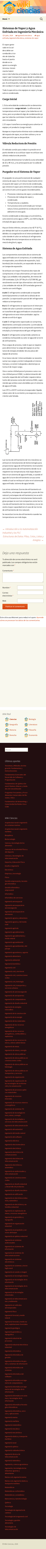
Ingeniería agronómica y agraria (16, 952)
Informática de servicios (14, 898)
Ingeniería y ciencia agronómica (16, 1464)
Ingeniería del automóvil (13, 1129)
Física (7, 877)
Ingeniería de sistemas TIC (14, 1109)
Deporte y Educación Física (15, 862)
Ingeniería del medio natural (15, 1133)
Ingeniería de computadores (15, 999)
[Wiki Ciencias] (23, 8)
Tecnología (9, 1506)
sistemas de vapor (32, 38)
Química (8, 1502)
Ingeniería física (10, 1311)
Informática (9, 894)
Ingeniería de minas (12, 1046)
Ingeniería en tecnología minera (16, 1276)
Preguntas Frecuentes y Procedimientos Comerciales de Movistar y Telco (16, 795)
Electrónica (9, 870)
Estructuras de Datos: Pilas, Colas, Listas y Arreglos (23, 538)
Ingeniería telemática (12, 1460)
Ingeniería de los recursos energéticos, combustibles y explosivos (15, 1033)
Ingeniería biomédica (12, 964)
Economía (33, 735)
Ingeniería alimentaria (13, 956)
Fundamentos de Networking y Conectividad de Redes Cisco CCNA (16, 804)
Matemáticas (9, 1487)
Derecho (12, 735)
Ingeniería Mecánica (16, 38)
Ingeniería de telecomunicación (16, 1125)
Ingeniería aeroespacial (13, 901)
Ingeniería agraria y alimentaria (16, 918)
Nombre (6, 587)
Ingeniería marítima (12, 1421)
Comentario (8, 570)
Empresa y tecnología (13, 873)
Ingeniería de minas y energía (15, 1050)
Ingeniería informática (13, 1351)
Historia (12, 730)
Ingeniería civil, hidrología (14, 981)
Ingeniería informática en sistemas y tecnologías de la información (16, 1398)
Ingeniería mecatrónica (13, 1432)
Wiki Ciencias (9, 1544)
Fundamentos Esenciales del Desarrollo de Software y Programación (15, 777)
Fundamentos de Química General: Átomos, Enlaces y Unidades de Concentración (16, 786)
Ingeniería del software (13, 1137)
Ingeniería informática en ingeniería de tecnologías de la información (16, 1389)
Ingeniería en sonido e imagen (16, 1272)
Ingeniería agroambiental (14, 942)
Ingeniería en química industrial (16, 1236)
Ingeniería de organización (14, 1077)
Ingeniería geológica (12, 1328)
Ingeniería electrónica (13, 1148)
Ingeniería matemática (13, 1425)
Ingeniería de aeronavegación (16, 992)
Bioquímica (9, 835)
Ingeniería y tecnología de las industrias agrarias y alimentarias (15, 1470)
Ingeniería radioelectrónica (15, 1450)
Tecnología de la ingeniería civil (16, 1516)
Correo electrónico (7, 594)
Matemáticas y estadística (14, 1495)
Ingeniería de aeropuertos (14, 995)
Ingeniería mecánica (24, 35)
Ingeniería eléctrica (12, 1141)
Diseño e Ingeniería (12, 866)
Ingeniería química (11, 1446)
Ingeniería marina (11, 1417)
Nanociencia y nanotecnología (16, 1499)
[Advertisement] (30, 56)
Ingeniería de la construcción (15, 1013)
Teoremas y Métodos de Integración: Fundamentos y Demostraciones (15, 768)
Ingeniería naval (10, 1443)
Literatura (33, 724)
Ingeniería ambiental (12, 960)
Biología (32, 719)
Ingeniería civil (10, 967)
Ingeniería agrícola (11, 928)
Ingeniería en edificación (14, 1194)
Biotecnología (10, 839)
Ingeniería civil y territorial (14, 971)
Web (4, 601)
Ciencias (13, 719)
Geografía (13, 724)
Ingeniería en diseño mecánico (16, 1190)
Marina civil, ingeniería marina (15, 1477)
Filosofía (32, 730)
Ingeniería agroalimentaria (14, 932)
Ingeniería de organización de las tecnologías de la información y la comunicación (16, 1083)
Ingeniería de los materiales (15, 1021)
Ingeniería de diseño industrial (16, 1003)
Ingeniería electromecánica (15, 1144)
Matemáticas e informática (14, 1491)
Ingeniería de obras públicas (15, 1054)
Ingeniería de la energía (13, 1017)
